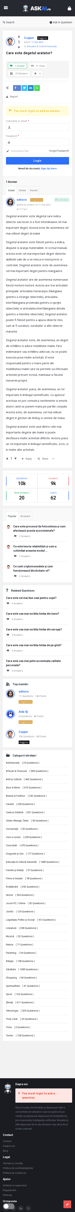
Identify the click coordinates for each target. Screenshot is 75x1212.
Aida (21, 711)
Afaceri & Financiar (27, 771)
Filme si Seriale (24, 878)
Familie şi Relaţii (25, 870)
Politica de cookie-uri (14, 1172)
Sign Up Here (49, 168)
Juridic (20, 911)
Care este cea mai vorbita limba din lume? (32, 613)
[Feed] (28, 1208)
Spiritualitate (23, 985)
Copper (23, 731)
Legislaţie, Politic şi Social (31, 919)
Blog (5, 1150)
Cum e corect (24, 837)
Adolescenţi (22, 762)
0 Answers (17, 603)
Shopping (21, 977)
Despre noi (9, 1146)
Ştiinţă (20, 1002)
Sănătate (22, 969)
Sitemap (7, 1195)
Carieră (20, 804)
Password (12, 136)
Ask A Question (62, 22)
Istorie (20, 895)
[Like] (19, 36)
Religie (20, 961)
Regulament (9, 1190)
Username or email (17, 121)
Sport (19, 994)
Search (10, 22)
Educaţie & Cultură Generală (42, 46)
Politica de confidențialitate (18, 1168)
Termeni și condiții (13, 1163)
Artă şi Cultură (24, 779)
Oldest (22, 190)
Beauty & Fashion (26, 795)
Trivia (18, 1027)
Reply (29, 458)
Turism (20, 1035)
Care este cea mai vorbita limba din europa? (34, 629)
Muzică (20, 936)
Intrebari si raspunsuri (15, 1185)
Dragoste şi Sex (25, 853)
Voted (11, 190)
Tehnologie (23, 1010)
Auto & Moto (24, 787)
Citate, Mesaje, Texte (27, 820)
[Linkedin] (21, 1208)
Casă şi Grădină (25, 812)
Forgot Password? (59, 150)
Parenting (21, 952)
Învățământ (22, 886)
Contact (7, 1141)
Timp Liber (22, 1018)
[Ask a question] (67, 1204)
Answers (25, 516)
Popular (12, 516)
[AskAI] (37, 8)
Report (14, 96)
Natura (19, 944)
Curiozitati (22, 845)
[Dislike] (19, 47)
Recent (34, 190)
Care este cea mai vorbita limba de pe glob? (34, 645)
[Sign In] (69, 8)
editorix (24, 691)
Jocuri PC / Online (25, 903)
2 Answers (24, 536)
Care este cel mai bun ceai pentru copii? (31, 597)
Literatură (22, 928)
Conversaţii (22, 828)
